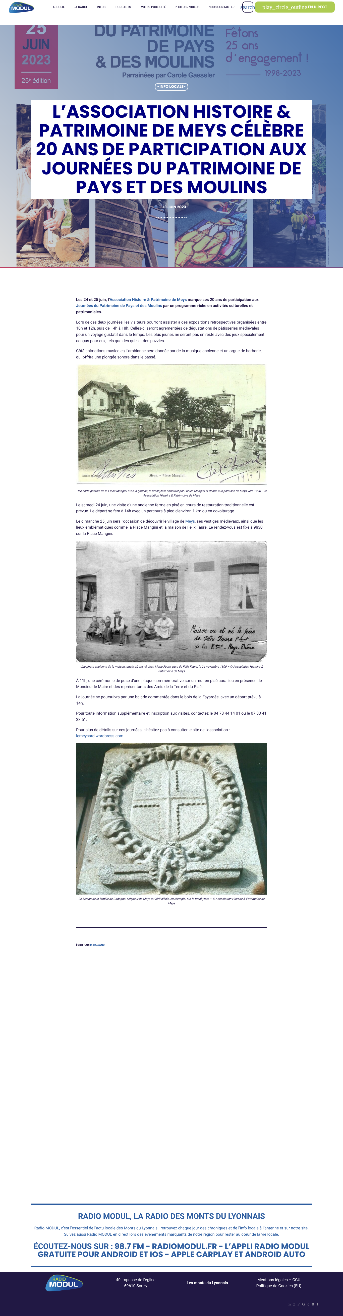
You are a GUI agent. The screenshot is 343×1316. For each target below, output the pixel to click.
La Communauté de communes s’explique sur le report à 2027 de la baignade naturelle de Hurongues (121, 1129)
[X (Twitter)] (294, 1304)
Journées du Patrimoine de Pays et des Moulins (119, 305)
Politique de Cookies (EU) (279, 1285)
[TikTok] (303, 1304)
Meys (190, 521)
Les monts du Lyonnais (207, 1282)
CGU (297, 1279)
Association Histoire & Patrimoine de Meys (148, 299)
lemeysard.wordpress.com (99, 735)
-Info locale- (171, 87)
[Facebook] (313, 1304)
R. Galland (97, 945)
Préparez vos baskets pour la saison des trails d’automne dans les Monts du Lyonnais (217, 1126)
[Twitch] (299, 1304)
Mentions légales (272, 1279)
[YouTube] (289, 1304)
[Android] (317, 1304)
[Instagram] (309, 1304)
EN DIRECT (294, 7)
